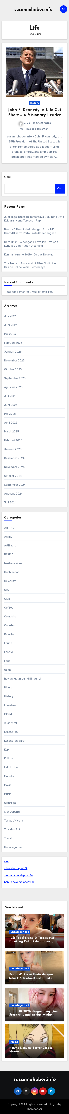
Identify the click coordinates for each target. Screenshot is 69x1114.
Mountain (10, 776)
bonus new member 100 (19, 882)
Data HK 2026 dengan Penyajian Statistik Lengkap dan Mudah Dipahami (33, 1015)
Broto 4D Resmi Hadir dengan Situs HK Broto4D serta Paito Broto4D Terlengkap (31, 978)
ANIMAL (9, 527)
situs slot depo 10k (15, 868)
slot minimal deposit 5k (18, 875)
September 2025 (15, 378)
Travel (8, 838)
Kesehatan (11, 731)
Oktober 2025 (13, 369)
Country (9, 625)
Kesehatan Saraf (15, 740)
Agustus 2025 (13, 387)
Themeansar (34, 1109)
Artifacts (10, 545)
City (7, 589)
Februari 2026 (13, 342)
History (34, 103)
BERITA (8, 554)
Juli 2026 (10, 316)
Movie (8, 785)
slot (6, 861)
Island (8, 714)
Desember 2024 (14, 458)
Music (8, 794)
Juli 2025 (10, 396)
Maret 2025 (11, 431)
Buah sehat (11, 572)
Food (7, 660)
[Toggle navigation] (4, 9)
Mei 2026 (10, 334)
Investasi (10, 705)
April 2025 (10, 422)
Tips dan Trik (12, 829)
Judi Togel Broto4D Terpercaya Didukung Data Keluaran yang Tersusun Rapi (31, 942)
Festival (9, 652)
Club (7, 598)
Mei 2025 (10, 413)
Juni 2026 (11, 325)
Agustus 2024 (13, 493)
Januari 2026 (13, 351)
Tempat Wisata (13, 820)
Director (9, 634)
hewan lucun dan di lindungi (22, 678)
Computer (10, 616)
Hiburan (9, 687)
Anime (8, 536)
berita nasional (13, 563)
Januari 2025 (12, 449)
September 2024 (15, 484)
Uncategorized (13, 847)
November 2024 (14, 467)
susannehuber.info (33, 9)
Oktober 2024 (13, 475)
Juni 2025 (10, 404)
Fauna (8, 643)
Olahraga (10, 802)
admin (27, 123)
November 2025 (14, 360)
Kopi (7, 749)
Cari (7, 177)
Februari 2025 (13, 440)
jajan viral (10, 723)
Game (8, 669)
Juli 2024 (10, 502)
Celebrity (10, 581)
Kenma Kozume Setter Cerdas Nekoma (29, 254)
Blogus (53, 1104)
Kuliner (8, 758)
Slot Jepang (12, 811)
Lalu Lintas (11, 767)
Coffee (8, 607)
